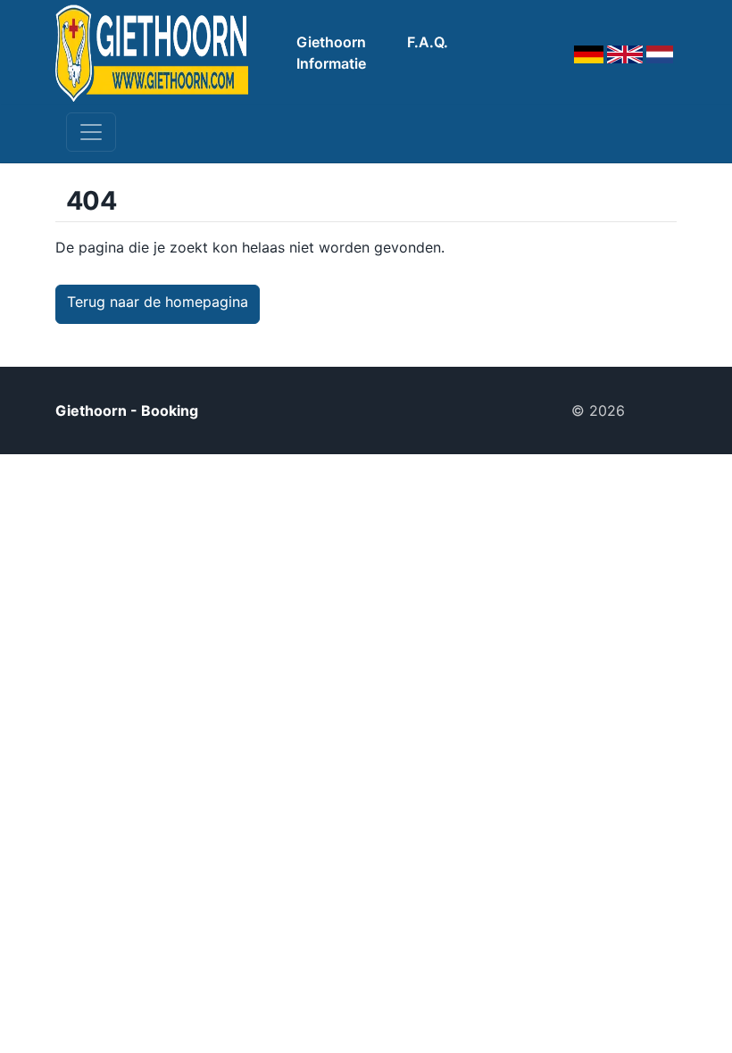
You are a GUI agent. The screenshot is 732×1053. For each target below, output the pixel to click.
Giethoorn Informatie (331, 52)
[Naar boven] (658, 410)
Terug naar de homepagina (157, 302)
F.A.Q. (427, 42)
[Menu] (91, 132)
